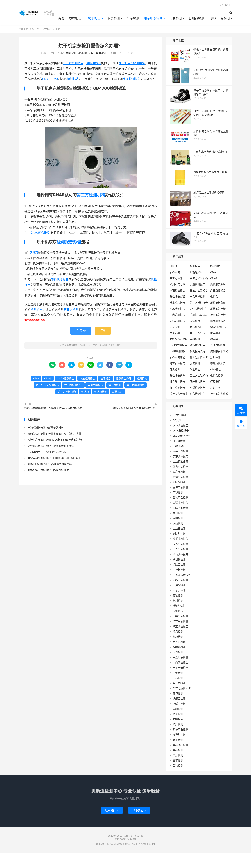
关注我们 (225, 4)
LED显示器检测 (181, 435)
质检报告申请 (218, 308)
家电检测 (47, 29)
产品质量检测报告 (199, 296)
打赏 (102, 330)
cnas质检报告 (181, 430)
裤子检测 (178, 713)
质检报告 (29, 13)
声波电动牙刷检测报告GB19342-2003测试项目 (55, 457)
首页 (61, 18)
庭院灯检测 (179, 533)
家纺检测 (178, 523)
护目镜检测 (179, 559)
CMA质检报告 (218, 326)
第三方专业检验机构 (199, 332)
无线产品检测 (180, 579)
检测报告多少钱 (219, 393)
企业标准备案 (180, 461)
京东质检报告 (197, 326)
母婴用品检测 (180, 616)
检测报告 (94, 18)
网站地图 (138, 835)
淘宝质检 (195, 369)
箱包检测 (178, 693)
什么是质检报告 (199, 357)
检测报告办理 (69, 241)
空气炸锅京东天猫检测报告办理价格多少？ (132, 408)
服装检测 (113, 18)
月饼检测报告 (197, 387)
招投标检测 (179, 569)
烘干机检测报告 (73, 385)
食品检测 (178, 750)
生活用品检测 (180, 657)
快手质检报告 (180, 538)
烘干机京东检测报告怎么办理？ (90, 45)
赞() (131, 52)
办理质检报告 (177, 290)
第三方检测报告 (73, 63)
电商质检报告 (177, 314)
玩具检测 (175, 369)
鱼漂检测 (178, 755)
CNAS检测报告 (41, 232)
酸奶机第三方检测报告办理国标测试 (48, 470)
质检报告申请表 (179, 393)
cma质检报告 (180, 425)
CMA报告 (215, 369)
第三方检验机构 (199, 375)
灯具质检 (215, 381)
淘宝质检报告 (177, 363)
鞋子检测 (133, 18)
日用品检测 (196, 18)
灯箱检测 (178, 636)
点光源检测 (179, 641)
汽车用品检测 (180, 621)
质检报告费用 (218, 302)
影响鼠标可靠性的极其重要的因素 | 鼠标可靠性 (54, 433)
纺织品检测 (179, 698)
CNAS (46, 79)
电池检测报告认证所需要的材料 (46, 427)
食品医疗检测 (180, 744)
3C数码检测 (180, 415)
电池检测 (178, 672)
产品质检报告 (218, 290)
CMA (54, 79)
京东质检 (175, 332)
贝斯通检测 (93, 63)
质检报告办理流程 (179, 296)
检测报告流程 (197, 351)
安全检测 (175, 326)
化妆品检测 (216, 375)
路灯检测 (178, 724)
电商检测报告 (218, 320)
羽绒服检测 (179, 703)
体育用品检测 (180, 466)
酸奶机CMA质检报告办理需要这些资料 (50, 464)
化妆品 (214, 296)
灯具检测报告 (177, 387)
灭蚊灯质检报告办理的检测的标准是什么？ (52, 445)
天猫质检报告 (177, 320)
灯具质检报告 (177, 381)
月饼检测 (215, 387)
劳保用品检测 (180, 476)
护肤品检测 (179, 564)
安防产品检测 (180, 507)
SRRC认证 (179, 445)
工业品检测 (179, 528)
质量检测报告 (197, 284)
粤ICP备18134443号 (125, 839)
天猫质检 (195, 320)
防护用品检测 (180, 729)
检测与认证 (179, 605)
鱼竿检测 (178, 760)
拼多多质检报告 (182, 574)
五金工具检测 (180, 451)
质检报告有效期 (179, 339)
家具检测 (178, 512)
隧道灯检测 (179, 734)
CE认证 (177, 420)
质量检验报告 (177, 302)
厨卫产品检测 (180, 487)
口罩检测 (178, 492)
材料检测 (178, 600)
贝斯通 (33, 253)
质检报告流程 (177, 357)
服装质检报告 (197, 381)
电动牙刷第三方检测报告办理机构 (47, 451)
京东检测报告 (132, 79)
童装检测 (178, 677)
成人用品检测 (180, 543)
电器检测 (195, 339)
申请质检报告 (60, 279)
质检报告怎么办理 (199, 314)
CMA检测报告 (178, 351)
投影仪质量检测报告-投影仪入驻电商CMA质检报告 (53, 408)
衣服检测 (178, 708)
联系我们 (111, 810)
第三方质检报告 (199, 302)
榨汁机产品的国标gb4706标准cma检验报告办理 (56, 439)
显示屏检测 (179, 590)
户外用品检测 (220, 18)
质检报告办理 (218, 284)
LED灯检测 (179, 440)
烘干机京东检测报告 (132, 63)
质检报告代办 (177, 375)
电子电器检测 (153, 18)
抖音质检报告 (180, 554)
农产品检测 (179, 471)
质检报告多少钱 (219, 351)
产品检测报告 (177, 308)
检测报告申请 (218, 314)
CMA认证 (215, 339)
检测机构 (37, 309)
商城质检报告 (197, 345)
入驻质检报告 (218, 345)
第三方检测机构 (91, 194)
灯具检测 (175, 18)
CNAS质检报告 (178, 345)
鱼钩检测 (178, 765)
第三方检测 (71, 309)
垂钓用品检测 (180, 497)
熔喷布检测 (179, 646)
